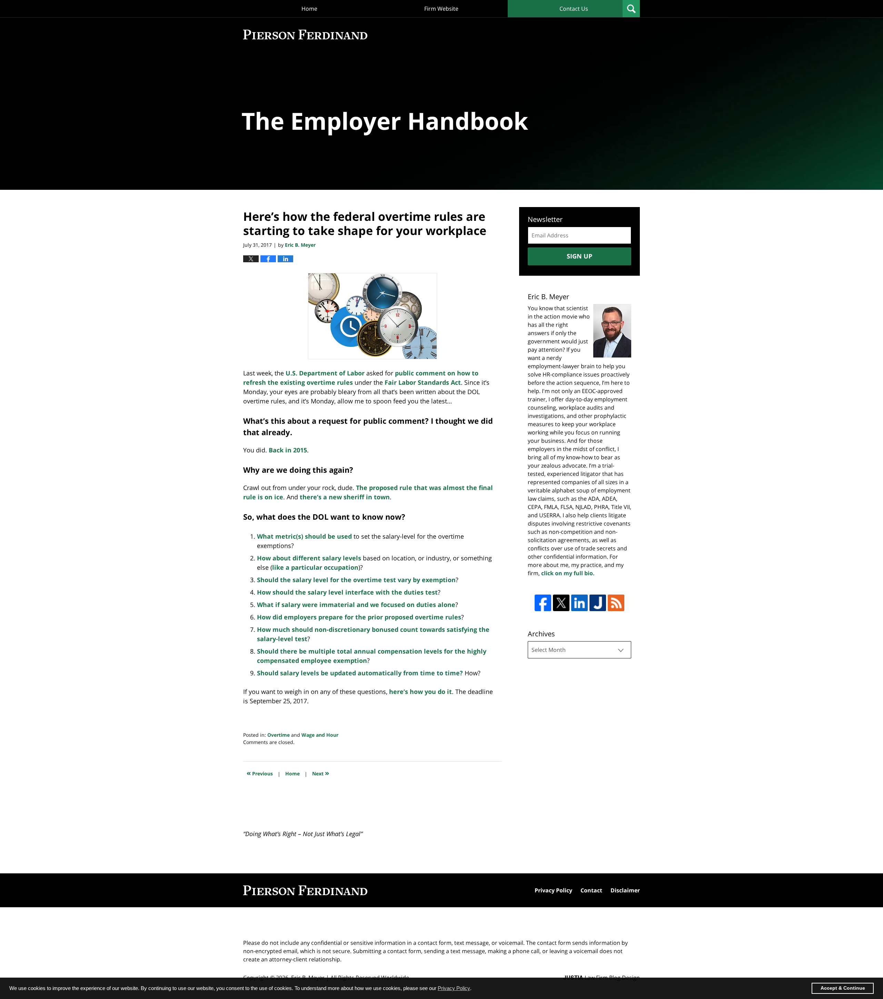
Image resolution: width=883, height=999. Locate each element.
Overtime (278, 735)
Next (320, 772)
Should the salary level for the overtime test (327, 580)
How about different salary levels (310, 558)
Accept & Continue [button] (843, 988)
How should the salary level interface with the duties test (347, 592)
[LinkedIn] (579, 603)
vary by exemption (427, 580)
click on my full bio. (568, 573)
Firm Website (441, 8)
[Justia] (597, 603)
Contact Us (573, 8)
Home (309, 8)
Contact (591, 890)
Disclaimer (625, 890)
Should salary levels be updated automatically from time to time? (360, 673)
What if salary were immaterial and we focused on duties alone (356, 604)
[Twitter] (561, 603)
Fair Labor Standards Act (423, 382)
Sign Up (579, 256)
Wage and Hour (319, 735)
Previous (260, 772)
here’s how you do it (420, 691)
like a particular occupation (315, 567)
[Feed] (616, 603)
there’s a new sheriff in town (345, 497)
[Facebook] (543, 603)
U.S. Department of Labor (325, 373)
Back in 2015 (288, 450)
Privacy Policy (553, 890)
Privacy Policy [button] (454, 988)
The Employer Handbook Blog (305, 34)
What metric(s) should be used (305, 536)
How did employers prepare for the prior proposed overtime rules (359, 617)
